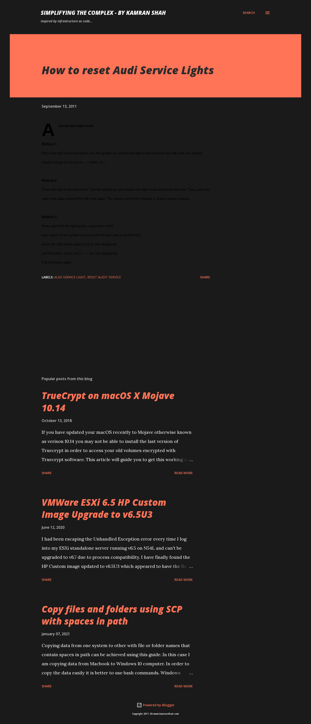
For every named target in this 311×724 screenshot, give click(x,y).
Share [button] (205, 277)
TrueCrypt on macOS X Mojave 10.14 (108, 401)
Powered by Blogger (158, 705)
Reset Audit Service (104, 277)
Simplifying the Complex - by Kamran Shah (103, 12)
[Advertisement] (119, 319)
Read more (183, 473)
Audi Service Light (70, 277)
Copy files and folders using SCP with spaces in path (112, 615)
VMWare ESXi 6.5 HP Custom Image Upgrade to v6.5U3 (104, 508)
